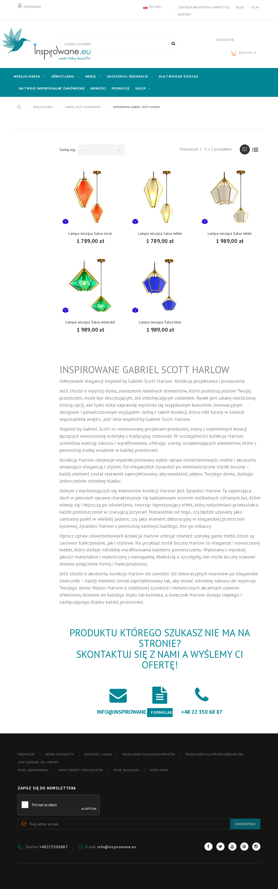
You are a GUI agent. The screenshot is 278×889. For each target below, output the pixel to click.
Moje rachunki (126, 770)
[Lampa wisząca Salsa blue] (160, 285)
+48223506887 (53, 846)
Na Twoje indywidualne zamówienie (52, 88)
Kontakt (185, 14)
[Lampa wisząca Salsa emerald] (90, 285)
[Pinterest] (244, 846)
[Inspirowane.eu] (34, 44)
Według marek (27, 76)
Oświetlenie (62, 76)
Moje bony (159, 770)
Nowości (98, 88)
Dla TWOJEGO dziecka (178, 76)
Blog (240, 7)
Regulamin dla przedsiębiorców (214, 754)
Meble (90, 76)
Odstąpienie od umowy (38, 762)
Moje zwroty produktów (81, 770)
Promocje (121, 88)
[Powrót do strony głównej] (19, 106)
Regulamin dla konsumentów (148, 754)
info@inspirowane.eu (116, 846)
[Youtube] (232, 846)
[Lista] (255, 149)
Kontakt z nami (98, 754)
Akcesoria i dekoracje (127, 76)
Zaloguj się (225, 40)
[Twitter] (220, 846)
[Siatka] (245, 149)
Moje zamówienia (33, 770)
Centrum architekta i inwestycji (203, 7)
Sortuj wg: (67, 149)
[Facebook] (208, 846)
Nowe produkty (60, 754)
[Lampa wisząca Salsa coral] (90, 197)
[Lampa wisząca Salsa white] (160, 197)
